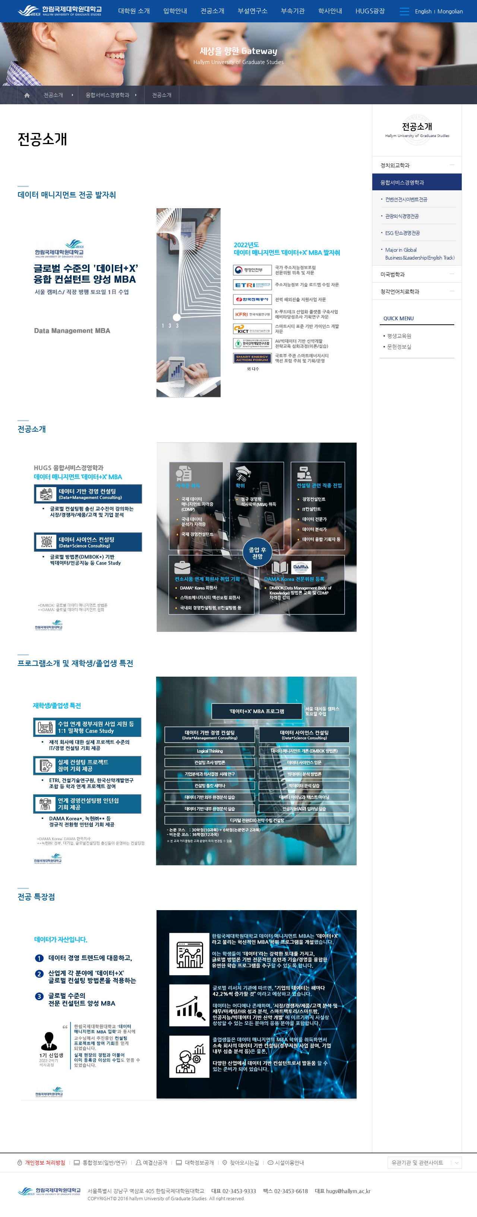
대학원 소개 (134, 11)
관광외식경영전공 (402, 216)
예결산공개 (155, 1163)
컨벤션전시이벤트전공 (406, 199)
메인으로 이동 (27, 95)
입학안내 (175, 11)
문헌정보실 (399, 347)
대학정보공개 (199, 1163)
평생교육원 (399, 336)
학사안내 (330, 11)
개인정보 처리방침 (45, 1163)
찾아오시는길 (244, 1163)
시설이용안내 (289, 1163)
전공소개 (212, 11)
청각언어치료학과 (399, 292)
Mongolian (450, 11)
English (423, 11)
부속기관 (293, 11)
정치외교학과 (395, 165)
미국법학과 (392, 274)
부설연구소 (253, 11)
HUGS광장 (370, 11)
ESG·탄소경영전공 (402, 233)
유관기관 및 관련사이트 (417, 1163)
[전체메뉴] (404, 11)
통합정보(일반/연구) (105, 1163)
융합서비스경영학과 (402, 182)
